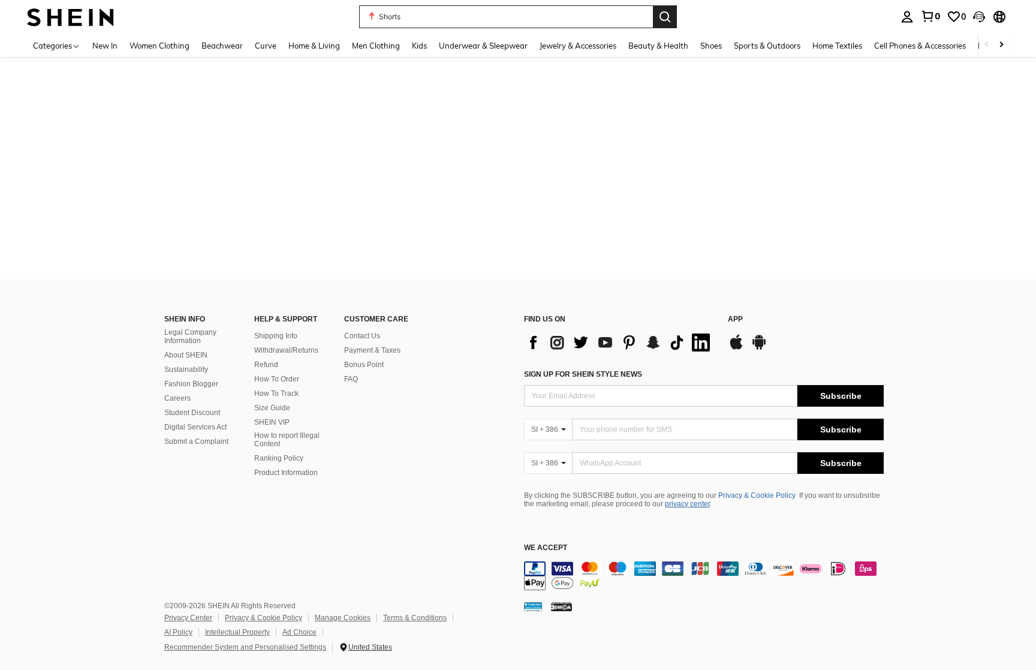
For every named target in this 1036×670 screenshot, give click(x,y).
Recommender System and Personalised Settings (245, 647)
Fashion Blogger (191, 384)
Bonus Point (364, 364)
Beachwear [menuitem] (222, 45)
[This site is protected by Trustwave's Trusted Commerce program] (533, 606)
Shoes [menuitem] (711, 45)
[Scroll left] (987, 45)
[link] (930, 16)
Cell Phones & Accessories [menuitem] (920, 45)
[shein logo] (70, 16)
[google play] (759, 348)
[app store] (736, 348)
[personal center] (907, 17)
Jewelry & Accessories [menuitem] (578, 45)
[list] (620, 342)
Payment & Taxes (372, 350)
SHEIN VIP (272, 422)
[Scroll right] (1001, 45)
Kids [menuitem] (419, 45)
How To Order (276, 379)
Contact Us (362, 336)
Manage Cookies (343, 618)
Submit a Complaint (196, 441)
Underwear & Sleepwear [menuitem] (483, 45)
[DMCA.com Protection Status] (561, 606)
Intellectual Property (237, 632)
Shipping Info (275, 336)
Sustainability (186, 369)
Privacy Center (188, 618)
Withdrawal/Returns (286, 350)
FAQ (351, 379)
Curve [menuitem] (265, 45)
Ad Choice (299, 632)
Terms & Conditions (415, 618)
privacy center (687, 504)
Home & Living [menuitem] (314, 45)
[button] (979, 17)
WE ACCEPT (545, 548)
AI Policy (178, 632)
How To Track (276, 393)
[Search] (665, 16)
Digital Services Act (195, 427)
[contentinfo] (704, 575)
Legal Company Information (190, 336)
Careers (177, 398)
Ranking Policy (278, 458)
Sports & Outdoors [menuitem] (767, 45)
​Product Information (286, 472)
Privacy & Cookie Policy (757, 495)
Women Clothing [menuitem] (159, 45)
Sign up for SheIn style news (583, 374)
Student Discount (192, 412)
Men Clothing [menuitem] (376, 45)
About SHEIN (185, 355)
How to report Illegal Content (287, 439)
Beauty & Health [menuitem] (658, 45)
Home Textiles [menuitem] (837, 45)
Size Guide (272, 408)
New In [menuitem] (105, 45)
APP (735, 319)
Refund (266, 364)
